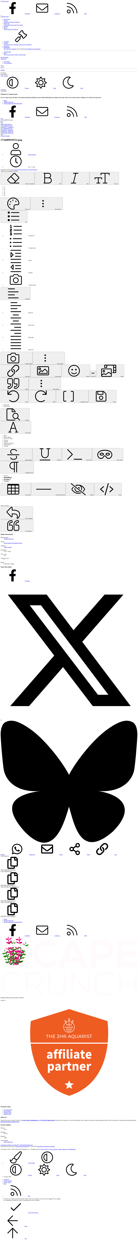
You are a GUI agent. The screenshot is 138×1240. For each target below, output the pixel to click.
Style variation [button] (4, 76)
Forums (6, 20)
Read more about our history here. (10, 1121)
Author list (29, 44)
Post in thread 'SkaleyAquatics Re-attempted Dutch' (24, 169)
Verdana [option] (6, 446)
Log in (2, 67)
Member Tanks (7, 1112)
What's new (7, 23)
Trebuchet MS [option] (7, 444)
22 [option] (4, 194)
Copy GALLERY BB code (8, 902)
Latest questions (36, 49)
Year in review (10, 54)
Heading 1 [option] (8, 477)
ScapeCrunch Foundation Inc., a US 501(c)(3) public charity (38, 1120)
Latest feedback (28, 49)
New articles (7, 44)
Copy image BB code (6, 871)
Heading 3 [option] (6, 481)
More (5, 53)
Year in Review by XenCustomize (49, 1149)
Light (54, 88)
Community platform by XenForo (17, 1145)
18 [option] (4, 192)
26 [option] (4, 195)
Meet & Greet (7, 1114)
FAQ (5, 54)
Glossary (16, 54)
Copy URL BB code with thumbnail (10, 887)
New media (20, 25)
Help (5, 1183)
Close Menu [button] (4, 91)
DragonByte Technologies (43, 1146)
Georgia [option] (6, 440)
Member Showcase (8, 539)
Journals (6, 26)
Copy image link (5, 856)
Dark (81, 88)
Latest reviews (22, 44)
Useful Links (22, 54)
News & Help (7, 1111)
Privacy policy (7, 1182)
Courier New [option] (8, 438)
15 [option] (4, 191)
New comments (14, 29)
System (27, 88)
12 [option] (4, 189)
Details (52, 1146)
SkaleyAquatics (32, 154)
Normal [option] (6, 475)
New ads (6, 49)
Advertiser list (7, 51)
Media (5, 28)
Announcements (8, 1109)
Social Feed (7, 19)
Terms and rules (8, 1181)
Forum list (6, 22)
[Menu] (1, 15)
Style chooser (31, 1163)
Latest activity (7, 25)
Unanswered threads (14, 22)
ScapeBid (6, 41)
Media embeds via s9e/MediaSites (67, 1149)
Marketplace (7, 47)
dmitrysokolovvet (8, 1142)
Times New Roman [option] (9, 443)
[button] (2, 123)
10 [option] (4, 188)
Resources (6, 46)
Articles (6, 43)
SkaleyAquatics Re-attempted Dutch (13, 543)
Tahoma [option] (6, 441)
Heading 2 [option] (7, 479)
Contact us (3, 89)
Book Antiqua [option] (7, 437)
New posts (14, 25)
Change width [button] (7, 1176)
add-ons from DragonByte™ (22, 1146)
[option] (18, 312)
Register (3, 70)
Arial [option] (5, 435)
